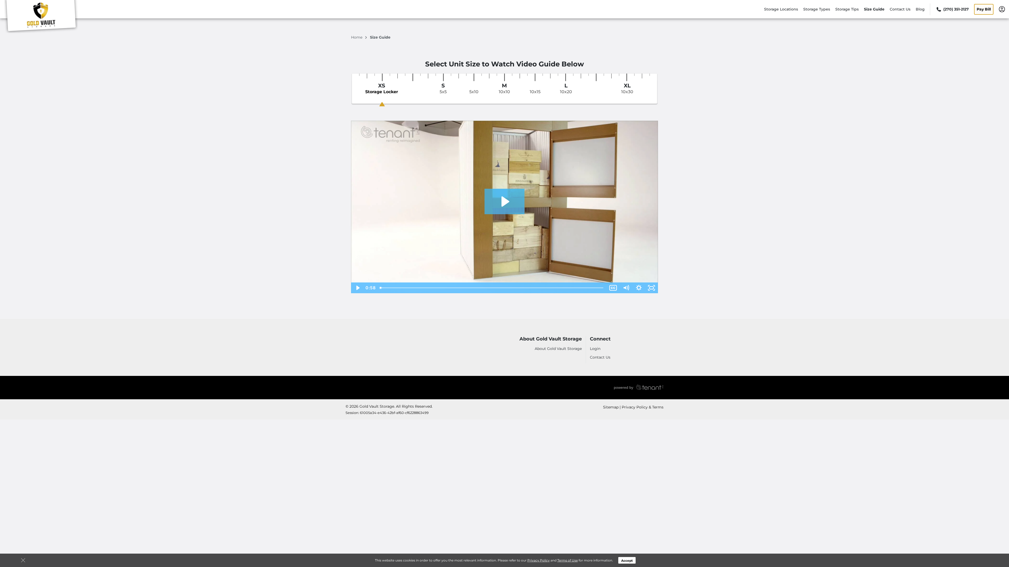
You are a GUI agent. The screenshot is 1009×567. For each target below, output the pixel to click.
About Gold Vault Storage (550, 339)
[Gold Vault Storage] (41, 16)
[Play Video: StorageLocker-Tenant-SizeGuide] (504, 201)
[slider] (492, 287)
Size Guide (874, 9)
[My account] (1002, 9)
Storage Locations (781, 9)
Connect (600, 339)
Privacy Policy (538, 560)
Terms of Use (567, 560)
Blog (920, 9)
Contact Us (900, 9)
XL (627, 88)
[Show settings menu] (638, 287)
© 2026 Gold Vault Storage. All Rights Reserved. (389, 406)
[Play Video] (357, 287)
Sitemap (611, 407)
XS (381, 88)
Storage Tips (847, 9)
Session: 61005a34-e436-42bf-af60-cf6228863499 (387, 412)
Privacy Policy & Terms (642, 407)
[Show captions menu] (613, 287)
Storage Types (816, 9)
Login (595, 348)
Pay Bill (984, 9)
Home (357, 37)
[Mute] (626, 287)
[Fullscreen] (651, 287)
